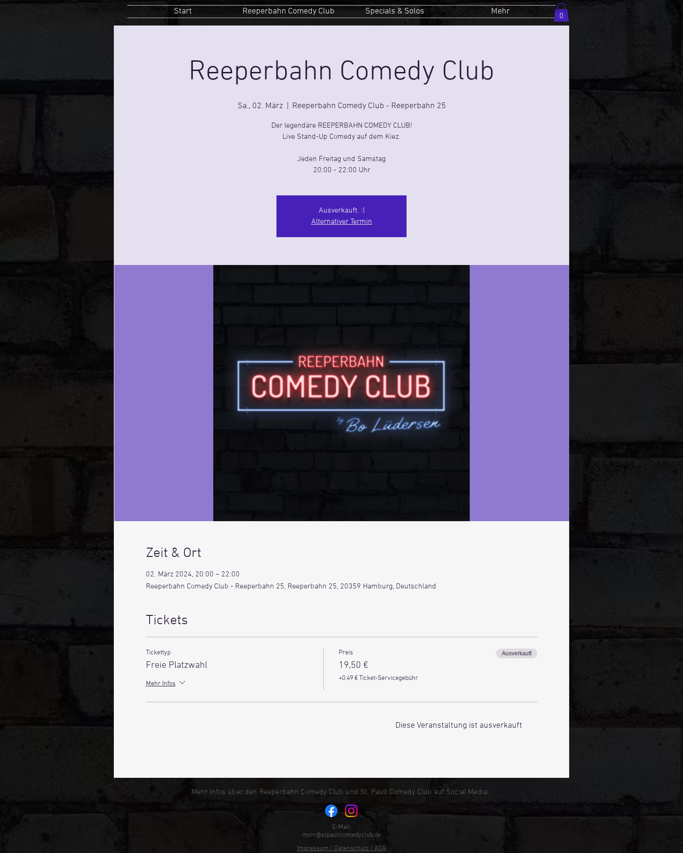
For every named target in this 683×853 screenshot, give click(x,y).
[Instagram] (351, 810)
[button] (561, 12)
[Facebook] (331, 810)
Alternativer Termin (341, 221)
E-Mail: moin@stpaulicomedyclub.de (341, 831)
